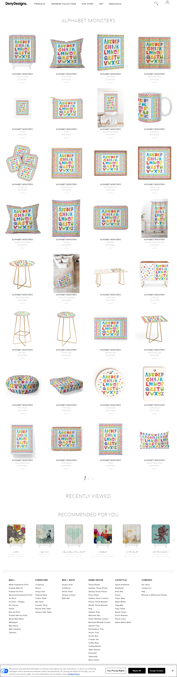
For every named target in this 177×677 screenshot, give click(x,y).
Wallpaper (13, 622)
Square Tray (93, 626)
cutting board (110, 408)
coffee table (110, 297)
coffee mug (154, 132)
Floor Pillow (93, 595)
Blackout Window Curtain (99, 622)
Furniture (41, 580)
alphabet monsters (22, 74)
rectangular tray (110, 187)
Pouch (118, 595)
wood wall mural (154, 77)
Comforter (66, 588)
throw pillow (66, 77)
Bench (38, 588)
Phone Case (120, 619)
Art (101, 4)
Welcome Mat (94, 615)
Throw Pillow (94, 585)
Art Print (12, 598)
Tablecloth (93, 657)
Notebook (119, 588)
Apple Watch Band (123, 622)
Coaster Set (93, 639)
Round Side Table (43, 609)
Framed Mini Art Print (18, 615)
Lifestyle (121, 580)
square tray (154, 187)
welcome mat (110, 353)
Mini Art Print (14, 612)
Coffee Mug (93, 643)
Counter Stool (41, 605)
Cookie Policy (74, 674)
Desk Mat (119, 592)
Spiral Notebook (122, 585)
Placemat (92, 653)
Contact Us (146, 588)
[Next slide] (173, 540)
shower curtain (22, 77)
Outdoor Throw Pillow (97, 588)
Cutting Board (94, 646)
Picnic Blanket (121, 615)
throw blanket (66, 463)
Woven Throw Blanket (98, 605)
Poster (12, 609)
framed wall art (66, 187)
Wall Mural (13, 626)
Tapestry (12, 633)
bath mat (110, 242)
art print (22, 132)
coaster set (22, 187)
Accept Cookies (156, 671)
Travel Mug (120, 598)
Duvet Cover (67, 585)
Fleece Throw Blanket (98, 602)
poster (110, 463)
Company (147, 580)
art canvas (110, 77)
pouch (66, 132)
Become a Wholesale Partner (154, 595)
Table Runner (94, 650)
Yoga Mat (119, 605)
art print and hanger (110, 132)
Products (39, 4)
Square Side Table (43, 612)
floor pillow (22, 408)
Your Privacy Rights (115, 671)
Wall (12, 580)
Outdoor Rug (94, 612)
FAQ (143, 592)
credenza (154, 297)
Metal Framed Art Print (18, 585)
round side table (22, 297)
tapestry (66, 242)
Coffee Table (41, 598)
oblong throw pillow (154, 463)
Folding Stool (41, 595)
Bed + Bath (68, 580)
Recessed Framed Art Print (20, 595)
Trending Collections (63, 4)
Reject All (137, 671)
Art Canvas (14, 605)
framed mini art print (22, 463)
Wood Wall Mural (16, 619)
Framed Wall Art (16, 588)
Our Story (88, 4)
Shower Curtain (69, 595)
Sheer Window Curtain (98, 619)
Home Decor (95, 580)
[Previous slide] (3, 540)
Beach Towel (120, 612)
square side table (155, 353)
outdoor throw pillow (22, 242)
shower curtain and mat (154, 242)
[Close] (173, 671)
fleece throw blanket (66, 297)
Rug (90, 609)
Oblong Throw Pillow (97, 592)
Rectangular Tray (96, 629)
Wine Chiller (93, 660)
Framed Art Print (16, 592)
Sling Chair (40, 592)
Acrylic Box (93, 636)
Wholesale (115, 4)
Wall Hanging (15, 629)
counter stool (66, 353)
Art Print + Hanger (17, 602)
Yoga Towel (120, 609)
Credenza (39, 585)
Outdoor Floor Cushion (98, 598)
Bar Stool (39, 602)
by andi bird (22, 80)
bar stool (22, 353)
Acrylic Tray (93, 633)
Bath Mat (66, 598)
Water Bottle (120, 602)
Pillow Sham (67, 592)
